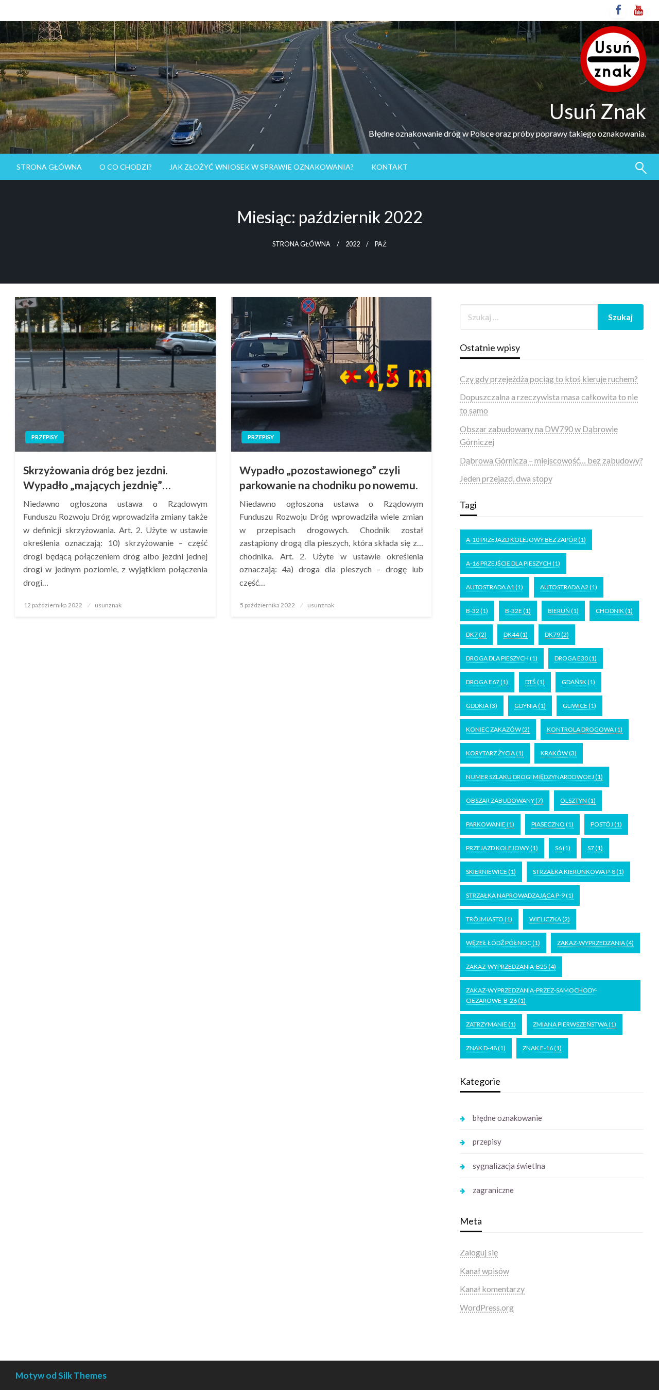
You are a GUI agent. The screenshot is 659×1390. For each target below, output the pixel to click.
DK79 (557, 634)
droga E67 (487, 682)
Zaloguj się (479, 1252)
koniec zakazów (498, 729)
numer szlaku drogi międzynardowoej (534, 777)
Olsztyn (578, 800)
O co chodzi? (125, 166)
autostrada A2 (568, 587)
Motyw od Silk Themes (61, 1375)
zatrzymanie (491, 1024)
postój (606, 824)
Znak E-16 (542, 1048)
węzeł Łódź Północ (503, 943)
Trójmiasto (489, 919)
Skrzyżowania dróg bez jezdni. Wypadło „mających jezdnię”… (96, 477)
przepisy (44, 437)
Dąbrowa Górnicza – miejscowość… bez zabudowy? (551, 460)
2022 (352, 244)
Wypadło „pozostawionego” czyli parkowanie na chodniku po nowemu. (328, 477)
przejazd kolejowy (502, 848)
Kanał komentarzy (492, 1289)
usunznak (108, 605)
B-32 (477, 611)
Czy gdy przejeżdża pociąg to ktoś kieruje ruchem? (549, 379)
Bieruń (563, 611)
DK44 (516, 634)
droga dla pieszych (501, 658)
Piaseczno (552, 824)
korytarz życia (495, 753)
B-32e (518, 611)
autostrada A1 (494, 587)
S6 (562, 848)
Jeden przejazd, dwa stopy (506, 478)
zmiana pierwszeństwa (574, 1024)
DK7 (476, 634)
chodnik (614, 611)
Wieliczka (549, 919)
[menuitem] (49, 167)
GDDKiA (481, 705)
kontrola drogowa (584, 729)
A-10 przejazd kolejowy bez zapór (526, 539)
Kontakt (389, 166)
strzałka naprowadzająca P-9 (520, 895)
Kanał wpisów (484, 1271)
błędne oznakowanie (507, 1117)
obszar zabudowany (504, 800)
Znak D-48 (486, 1048)
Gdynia (530, 705)
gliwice (579, 705)
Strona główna (49, 166)
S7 (595, 848)
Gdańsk (578, 682)
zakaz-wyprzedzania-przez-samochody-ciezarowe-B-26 (531, 995)
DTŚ (535, 682)
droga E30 (575, 658)
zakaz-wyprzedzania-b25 (511, 966)
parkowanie (490, 824)
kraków (559, 753)
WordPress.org (487, 1307)
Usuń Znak (597, 111)
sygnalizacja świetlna (509, 1165)
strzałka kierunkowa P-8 (578, 871)
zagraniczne (493, 1190)
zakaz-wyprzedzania (595, 943)
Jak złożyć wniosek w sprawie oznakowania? (261, 166)
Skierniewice (491, 871)
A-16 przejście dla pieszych (513, 563)
